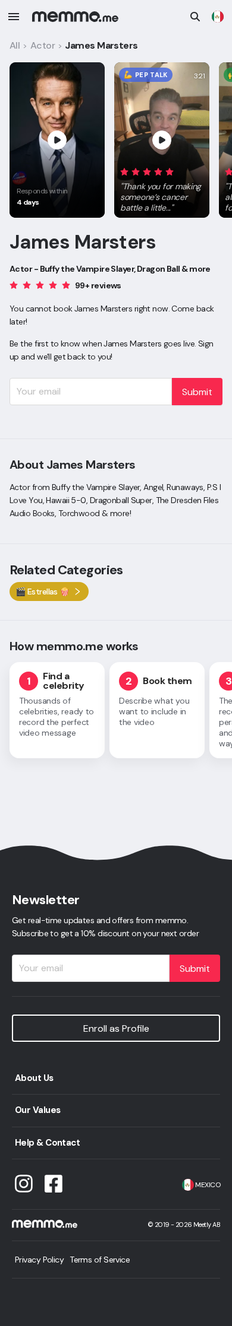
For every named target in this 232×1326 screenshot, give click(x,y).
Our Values (37, 1110)
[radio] (124, 171)
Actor (42, 45)
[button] (161, 187)
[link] (218, 17)
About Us (34, 1078)
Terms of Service (100, 1259)
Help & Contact (47, 1143)
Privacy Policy (39, 1259)
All (15, 45)
